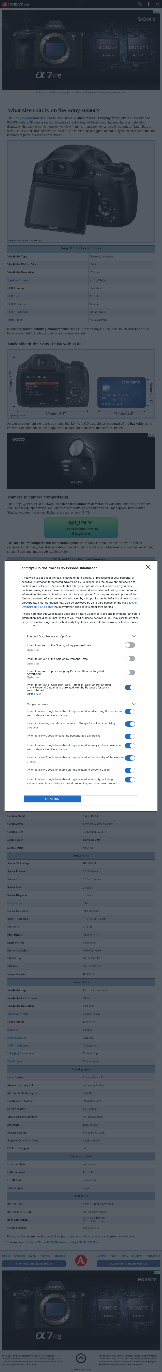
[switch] (130, 645)
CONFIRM (52, 799)
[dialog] (81, 686)
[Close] (149, 568)
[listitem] (81, 636)
